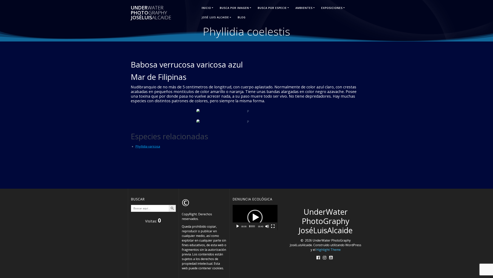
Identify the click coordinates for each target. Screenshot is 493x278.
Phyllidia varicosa (147, 146)
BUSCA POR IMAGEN (234, 8)
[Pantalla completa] (273, 226)
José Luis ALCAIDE (215, 17)
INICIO (206, 8)
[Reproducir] (238, 226)
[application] (255, 217)
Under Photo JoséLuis (151, 12)
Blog (242, 17)
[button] (255, 217)
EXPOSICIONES (332, 8)
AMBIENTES (304, 8)
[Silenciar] (267, 226)
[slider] (252, 226)
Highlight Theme (328, 250)
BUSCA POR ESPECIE (272, 8)
